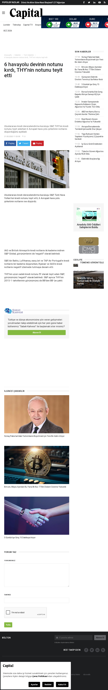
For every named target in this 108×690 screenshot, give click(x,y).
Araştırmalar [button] (41, 25)
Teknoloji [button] (17, 25)
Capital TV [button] (28, 25)
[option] (45, 4)
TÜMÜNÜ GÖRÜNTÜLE (92, 262)
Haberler (17, 55)
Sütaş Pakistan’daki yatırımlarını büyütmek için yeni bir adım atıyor (34, 436)
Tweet (25, 143)
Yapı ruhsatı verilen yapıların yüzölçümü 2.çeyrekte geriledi (89, 136)
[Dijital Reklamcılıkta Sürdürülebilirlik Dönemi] (75, 265)
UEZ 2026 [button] (7, 31)
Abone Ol (37, 332)
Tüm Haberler (28, 55)
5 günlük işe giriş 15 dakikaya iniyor (20, 537)
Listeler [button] (6, 25)
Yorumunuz (9, 561)
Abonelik (86, 674)
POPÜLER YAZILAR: (11, 2)
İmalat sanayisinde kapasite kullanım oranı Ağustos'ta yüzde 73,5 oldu (87, 104)
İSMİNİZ (7, 595)
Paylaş (11, 143)
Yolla (8, 625)
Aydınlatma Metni (73, 674)
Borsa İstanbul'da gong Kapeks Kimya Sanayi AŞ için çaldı (88, 94)
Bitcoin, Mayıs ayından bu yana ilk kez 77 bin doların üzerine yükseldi (35, 487)
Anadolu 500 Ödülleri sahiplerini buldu (88, 226)
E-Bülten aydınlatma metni (64, 642)
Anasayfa (8, 55)
